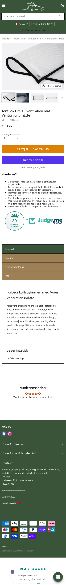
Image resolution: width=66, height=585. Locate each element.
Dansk (22, 24)
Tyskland (41, 24)
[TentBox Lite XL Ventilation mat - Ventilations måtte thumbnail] (8, 98)
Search (5, 546)
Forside (5, 38)
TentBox (12, 120)
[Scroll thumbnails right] (61, 98)
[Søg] (60, 16)
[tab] (33, 249)
